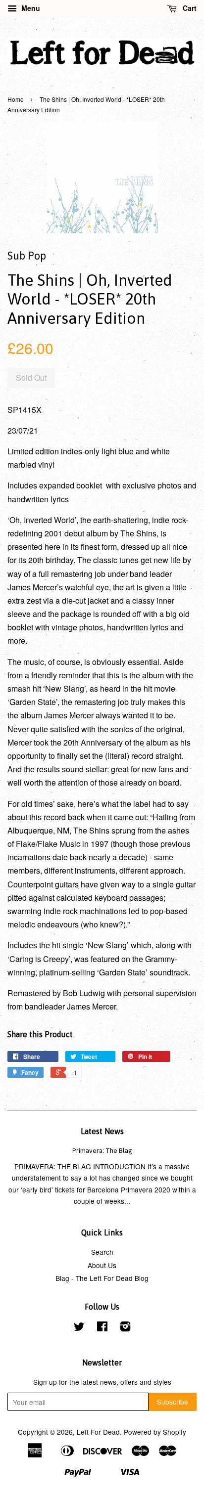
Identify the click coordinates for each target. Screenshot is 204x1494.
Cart (189, 8)
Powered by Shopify (155, 1432)
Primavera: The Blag (102, 1150)
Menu (29, 8)
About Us (102, 1265)
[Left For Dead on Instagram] (125, 1328)
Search (102, 1252)
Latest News (102, 1131)
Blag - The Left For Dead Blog (102, 1278)
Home (15, 99)
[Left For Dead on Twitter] (79, 1328)
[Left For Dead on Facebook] (102, 1328)
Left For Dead (98, 1432)
